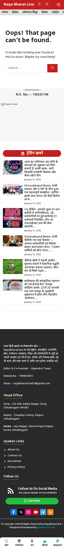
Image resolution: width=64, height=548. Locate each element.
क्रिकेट (15, 12)
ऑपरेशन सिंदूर (30, 12)
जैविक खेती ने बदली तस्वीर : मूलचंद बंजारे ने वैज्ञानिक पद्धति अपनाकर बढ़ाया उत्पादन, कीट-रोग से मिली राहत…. (41, 266)
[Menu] (58, 4)
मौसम (5, 12)
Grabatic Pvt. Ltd (46, 527)
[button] (47, 4)
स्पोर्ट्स (55, 12)
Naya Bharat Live (19, 4)
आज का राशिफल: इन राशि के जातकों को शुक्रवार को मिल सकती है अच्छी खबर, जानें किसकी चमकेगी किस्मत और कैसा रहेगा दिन (41, 169)
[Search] (52, 68)
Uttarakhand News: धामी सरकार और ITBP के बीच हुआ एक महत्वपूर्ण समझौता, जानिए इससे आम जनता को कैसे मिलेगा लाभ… (42, 192)
